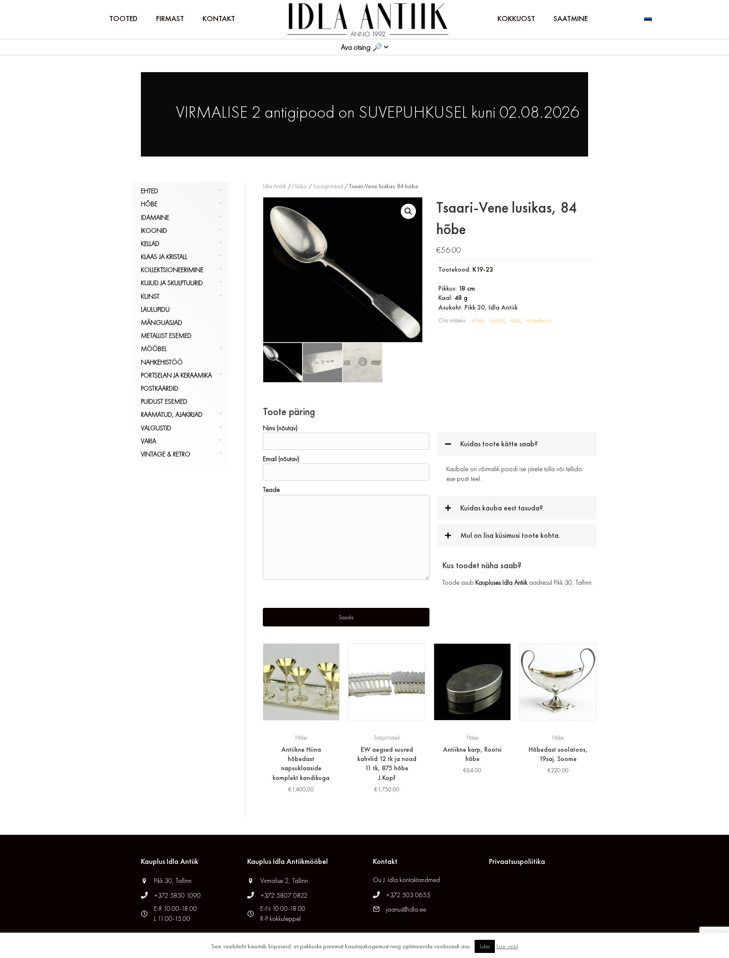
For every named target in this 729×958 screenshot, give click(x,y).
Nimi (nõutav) (280, 428)
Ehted (149, 190)
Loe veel (507, 946)
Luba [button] (485, 946)
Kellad (150, 243)
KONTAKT (218, 18)
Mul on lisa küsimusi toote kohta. (510, 535)
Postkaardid (159, 388)
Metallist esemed (166, 335)
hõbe (515, 320)
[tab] (517, 443)
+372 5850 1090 (178, 895)
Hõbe (149, 204)
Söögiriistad (328, 186)
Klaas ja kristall (164, 256)
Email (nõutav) (281, 458)
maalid (497, 320)
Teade (271, 489)
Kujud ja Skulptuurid (172, 282)
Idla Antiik (274, 186)
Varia (148, 441)
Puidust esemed (164, 401)
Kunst (150, 296)
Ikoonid (154, 230)
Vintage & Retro (165, 454)
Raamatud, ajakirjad (171, 414)
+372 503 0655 (408, 895)
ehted (478, 320)
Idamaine (155, 217)
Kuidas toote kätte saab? (499, 443)
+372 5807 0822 (284, 895)
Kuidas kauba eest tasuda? (501, 508)
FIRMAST (170, 18)
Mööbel (154, 348)
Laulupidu (155, 309)
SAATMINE (571, 18)
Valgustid (156, 428)
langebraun (539, 320)
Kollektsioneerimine (172, 269)
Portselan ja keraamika (176, 375)
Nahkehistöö (162, 362)
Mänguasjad (161, 322)
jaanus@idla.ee (406, 909)
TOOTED (123, 18)
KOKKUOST (516, 18)
